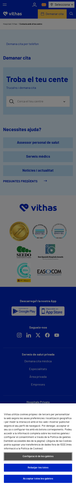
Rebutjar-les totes (38, 467)
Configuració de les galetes (38, 456)
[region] (38, 444)
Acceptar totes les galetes (38, 478)
